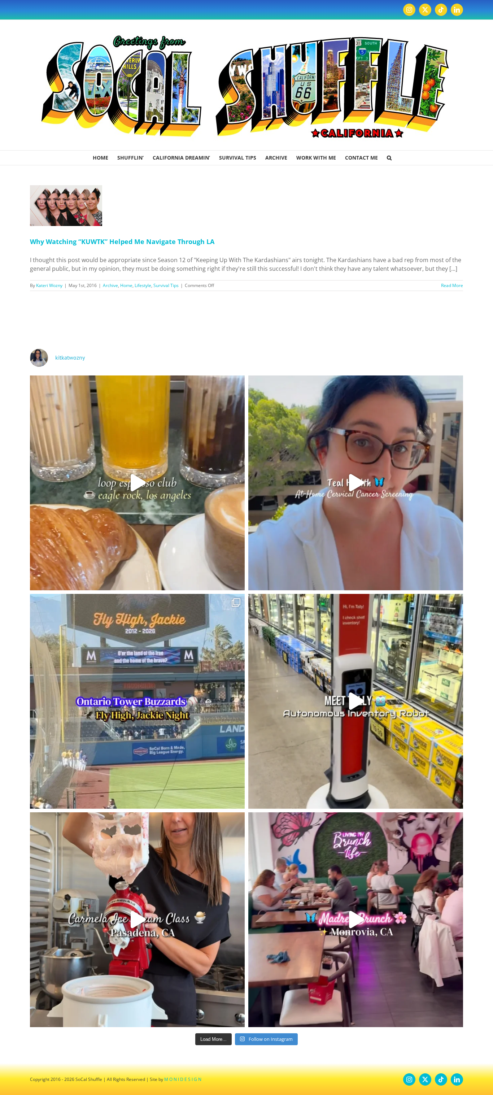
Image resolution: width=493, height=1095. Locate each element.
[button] (389, 158)
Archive (110, 285)
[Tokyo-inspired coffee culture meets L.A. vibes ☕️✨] (137, 482)
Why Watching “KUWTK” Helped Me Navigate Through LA (122, 241)
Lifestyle (143, 285)
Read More (452, 285)
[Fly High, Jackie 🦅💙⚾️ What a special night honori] (137, 701)
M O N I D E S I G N (182, 1079)
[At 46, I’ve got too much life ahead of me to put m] (355, 482)
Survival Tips (166, 285)
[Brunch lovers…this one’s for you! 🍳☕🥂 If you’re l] (355, 919)
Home (126, 285)
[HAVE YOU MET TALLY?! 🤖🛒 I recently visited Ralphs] (355, 701)
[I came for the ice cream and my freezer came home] (137, 919)
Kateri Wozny (49, 285)
